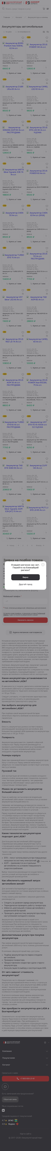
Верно (25, 577)
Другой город (25, 584)
